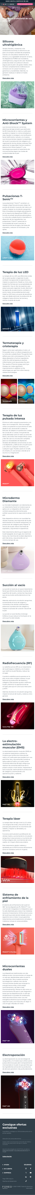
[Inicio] (17, 8)
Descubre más (8, 78)
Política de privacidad (8, 1150)
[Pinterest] (30, 1177)
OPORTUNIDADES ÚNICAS (25, 4)
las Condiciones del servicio (21, 1150)
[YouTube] (30, 1173)
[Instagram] (26, 1168)
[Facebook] (30, 1168)
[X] (26, 1173)
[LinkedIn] (26, 1177)
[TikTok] (26, 1181)
